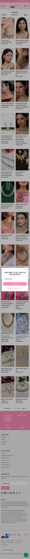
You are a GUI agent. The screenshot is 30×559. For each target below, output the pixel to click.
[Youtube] (15, 288)
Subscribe (15, 283)
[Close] (26, 269)
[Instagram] (12, 288)
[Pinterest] (17, 288)
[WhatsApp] (21, 288)
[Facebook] (10, 288)
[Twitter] (8, 288)
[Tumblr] (19, 288)
